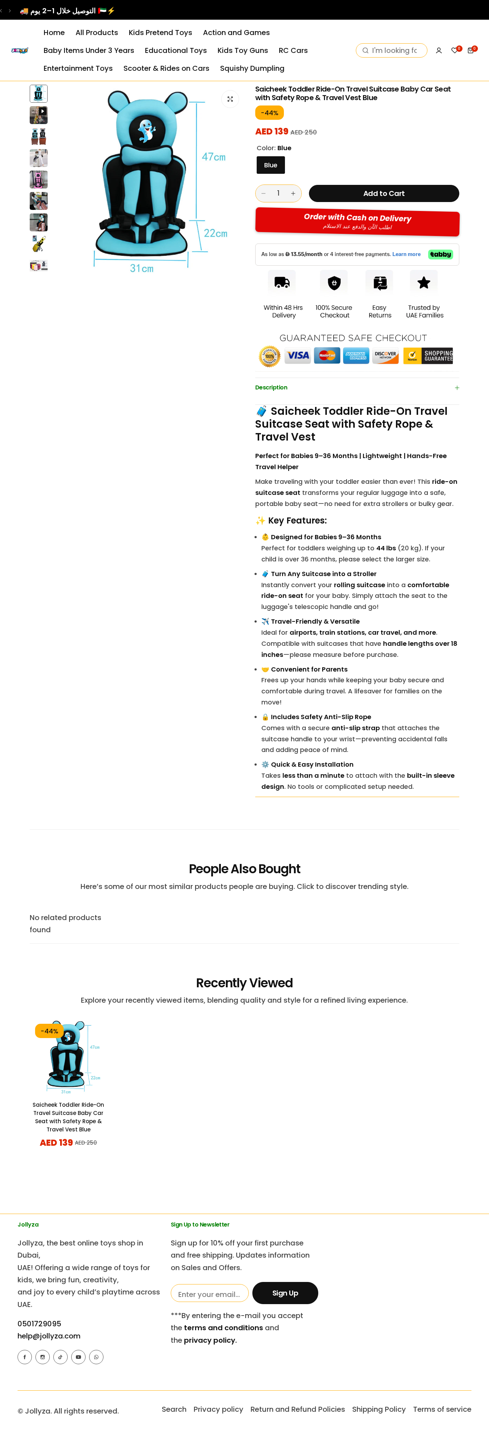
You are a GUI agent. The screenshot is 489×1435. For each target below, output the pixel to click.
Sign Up (285, 1293)
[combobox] (391, 50)
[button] (1, 11)
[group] (148, 181)
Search (174, 1409)
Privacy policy (218, 1409)
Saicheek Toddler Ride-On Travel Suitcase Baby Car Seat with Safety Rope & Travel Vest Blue (68, 1117)
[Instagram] (42, 1357)
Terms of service (442, 1409)
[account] (439, 50)
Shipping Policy (379, 1409)
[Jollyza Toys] (20, 50)
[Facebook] (25, 1357)
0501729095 (39, 1324)
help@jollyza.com (49, 1336)
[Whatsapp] (96, 1357)
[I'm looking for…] (365, 50)
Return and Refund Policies (298, 1409)
